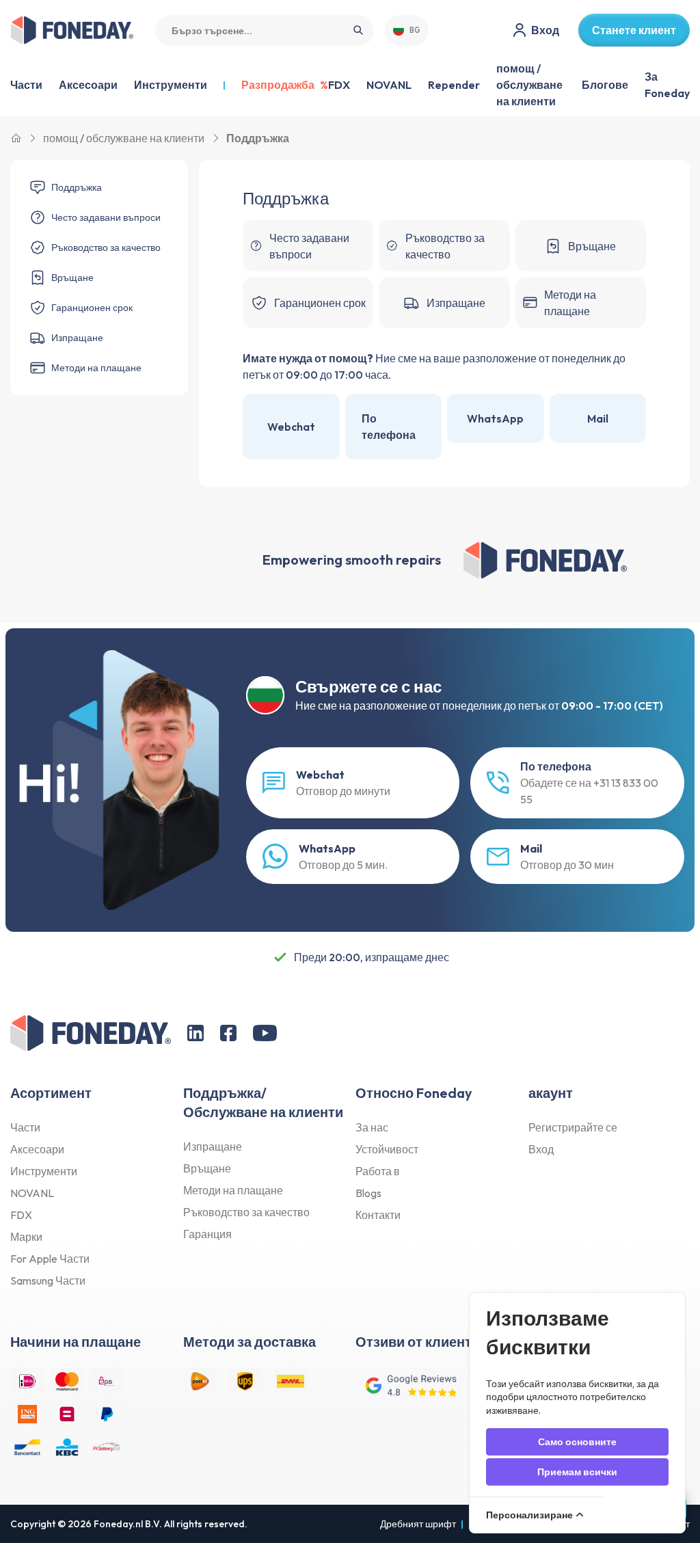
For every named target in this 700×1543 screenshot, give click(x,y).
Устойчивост (386, 1149)
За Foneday (667, 85)
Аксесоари (37, 1149)
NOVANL (389, 85)
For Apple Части (50, 1258)
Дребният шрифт (418, 1524)
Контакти (378, 1215)
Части (25, 1127)
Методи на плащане (233, 1190)
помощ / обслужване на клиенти (529, 85)
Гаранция (207, 1234)
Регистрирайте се (572, 1127)
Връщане (207, 1168)
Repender (454, 85)
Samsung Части (47, 1280)
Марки (26, 1237)
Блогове (605, 85)
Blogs (368, 1193)
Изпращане (212, 1146)
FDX (339, 85)
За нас (371, 1127)
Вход (541, 1149)
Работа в (377, 1171)
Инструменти (43, 1171)
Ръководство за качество (246, 1212)
